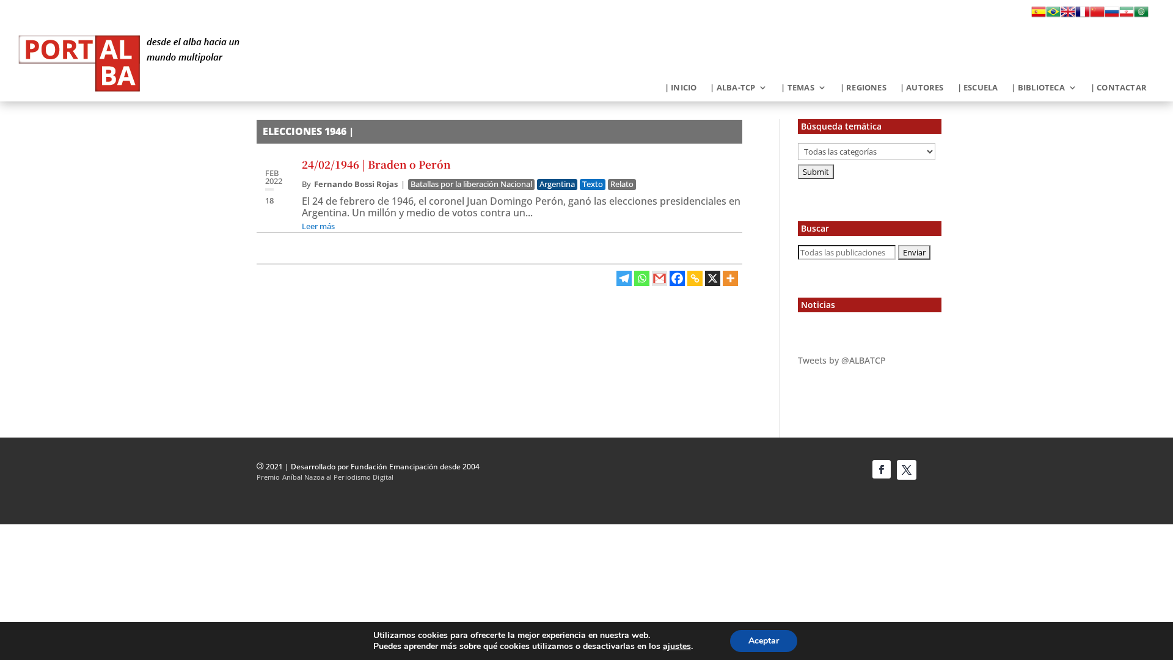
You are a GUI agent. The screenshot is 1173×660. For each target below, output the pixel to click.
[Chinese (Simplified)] (1097, 15)
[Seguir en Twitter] (906, 470)
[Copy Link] (695, 278)
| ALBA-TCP (732, 88)
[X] (712, 278)
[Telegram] (624, 278)
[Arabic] (1141, 15)
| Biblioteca (1037, 88)
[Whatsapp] (641, 278)
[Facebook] (677, 278)
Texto (592, 184)
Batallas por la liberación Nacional (471, 184)
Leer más (318, 226)
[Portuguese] (1053, 15)
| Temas (797, 88)
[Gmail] (659, 278)
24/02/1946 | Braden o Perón (376, 164)
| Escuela (977, 88)
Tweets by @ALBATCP (842, 360)
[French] (1082, 15)
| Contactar (1119, 88)
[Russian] (1112, 15)
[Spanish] (1038, 15)
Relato (622, 184)
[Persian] (1126, 15)
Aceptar (763, 641)
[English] (1068, 15)
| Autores (922, 88)
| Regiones (863, 88)
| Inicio (681, 88)
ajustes (677, 646)
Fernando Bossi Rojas (356, 183)
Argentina (557, 184)
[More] (730, 278)
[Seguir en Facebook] (881, 469)
